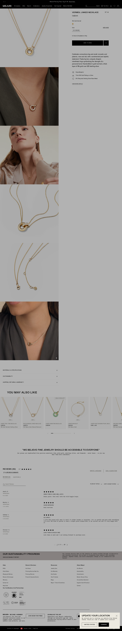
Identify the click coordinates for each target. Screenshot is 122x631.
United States (89, 624)
